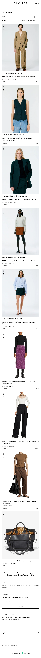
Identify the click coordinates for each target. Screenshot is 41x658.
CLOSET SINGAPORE (11, 645)
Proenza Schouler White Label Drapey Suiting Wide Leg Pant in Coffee (20, 502)
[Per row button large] (34, 16)
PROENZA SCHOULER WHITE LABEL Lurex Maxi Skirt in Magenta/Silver (20, 383)
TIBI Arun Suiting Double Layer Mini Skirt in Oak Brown (20, 261)
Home (3, 582)
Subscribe (20, 606)
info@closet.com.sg (17, 619)
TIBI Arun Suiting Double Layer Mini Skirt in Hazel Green (18, 323)
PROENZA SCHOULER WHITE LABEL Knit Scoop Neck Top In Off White (20, 442)
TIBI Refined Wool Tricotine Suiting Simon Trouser (18, 77)
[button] (3, 3)
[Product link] (20, 47)
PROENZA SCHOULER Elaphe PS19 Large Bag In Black (19, 561)
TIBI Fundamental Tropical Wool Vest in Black (17, 138)
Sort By (23, 20)
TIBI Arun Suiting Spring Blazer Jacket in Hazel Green (19, 199)
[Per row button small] (37, 16)
